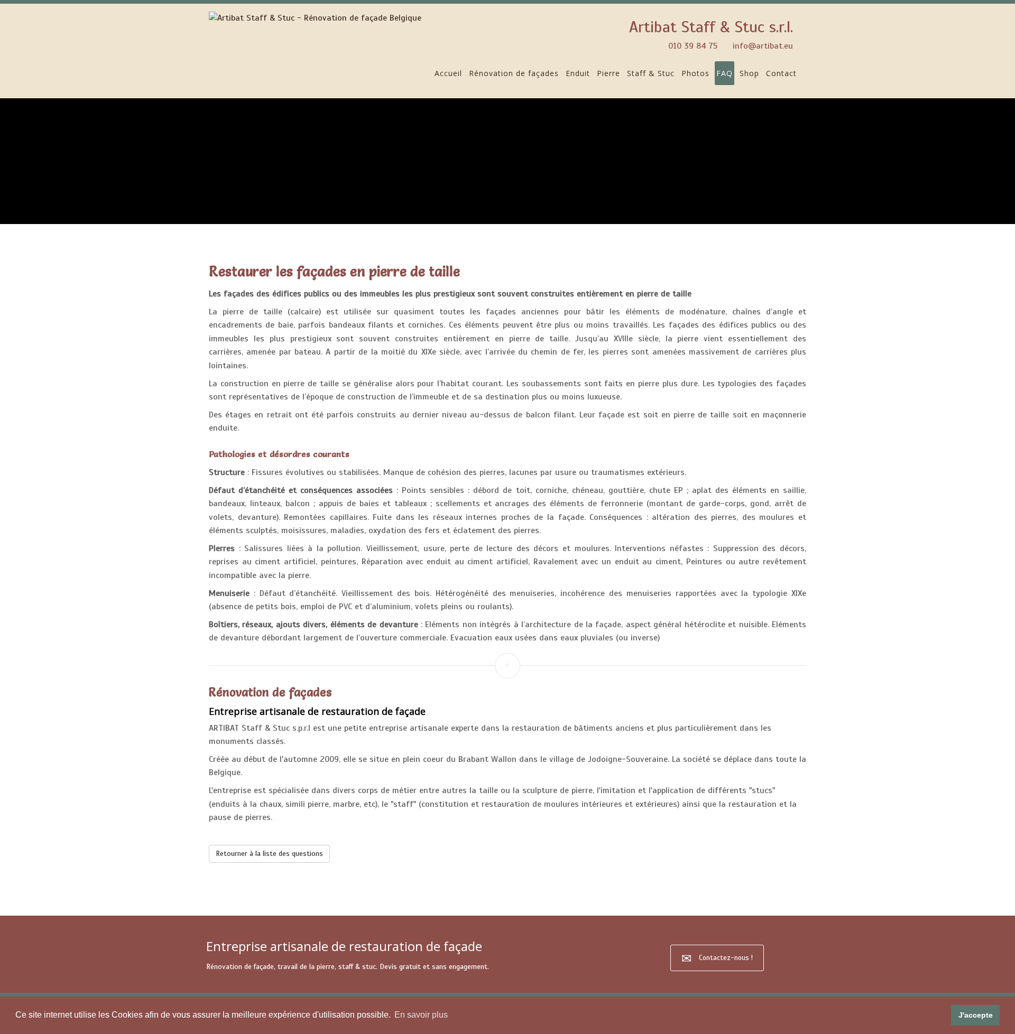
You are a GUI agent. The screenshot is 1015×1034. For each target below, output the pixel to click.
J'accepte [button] (975, 1015)
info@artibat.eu (763, 46)
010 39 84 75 (692, 46)
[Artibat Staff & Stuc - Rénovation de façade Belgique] (315, 18)
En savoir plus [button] (421, 1014)
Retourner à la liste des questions (269, 853)
